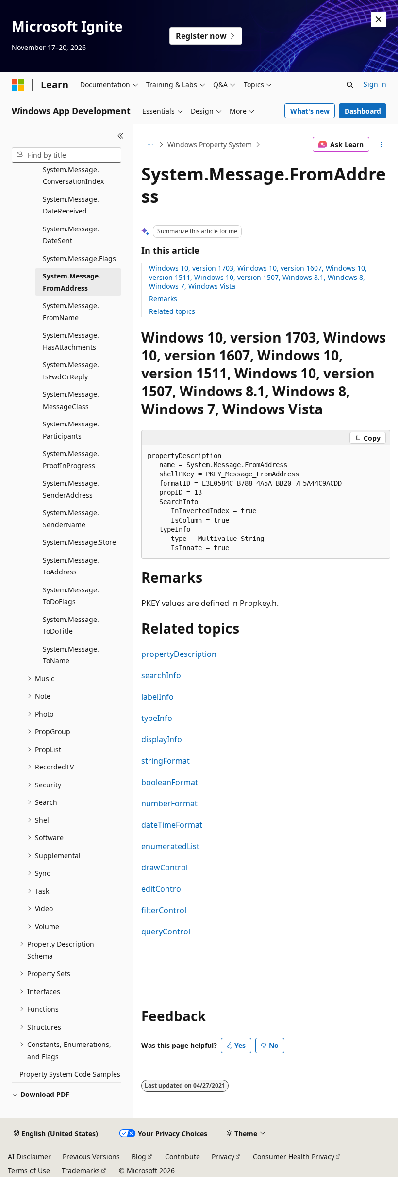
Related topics (172, 311)
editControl (162, 888)
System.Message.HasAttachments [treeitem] (71, 341)
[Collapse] (120, 136)
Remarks (163, 298)
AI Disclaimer (29, 1156)
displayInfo (161, 739)
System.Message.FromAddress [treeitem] (71, 282)
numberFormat (169, 803)
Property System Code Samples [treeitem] (69, 1074)
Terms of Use (29, 1170)
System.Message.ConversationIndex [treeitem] (73, 175)
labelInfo (157, 696)
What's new (310, 110)
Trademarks (81, 1170)
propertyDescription (178, 654)
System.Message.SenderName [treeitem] (71, 518)
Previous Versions (91, 1156)
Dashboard (363, 110)
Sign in (375, 84)
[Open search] (350, 85)
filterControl (163, 910)
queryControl (165, 931)
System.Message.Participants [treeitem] (71, 430)
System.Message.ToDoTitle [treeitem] (71, 625)
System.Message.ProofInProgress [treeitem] (71, 459)
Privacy (223, 1156)
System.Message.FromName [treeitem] (71, 311)
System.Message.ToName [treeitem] (71, 655)
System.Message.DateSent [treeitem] (71, 234)
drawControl (164, 867)
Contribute (182, 1156)
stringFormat (165, 760)
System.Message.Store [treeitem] (79, 542)
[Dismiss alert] (378, 19)
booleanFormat (169, 782)
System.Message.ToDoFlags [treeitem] (71, 595)
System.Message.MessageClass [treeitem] (71, 400)
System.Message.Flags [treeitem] (79, 258)
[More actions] (381, 144)
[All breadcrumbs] (149, 144)
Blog (139, 1156)
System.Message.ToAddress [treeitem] (71, 566)
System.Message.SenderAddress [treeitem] (71, 489)
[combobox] (66, 155)
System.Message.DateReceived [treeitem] (71, 205)
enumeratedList (170, 846)
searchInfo (161, 675)
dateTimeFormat (171, 824)
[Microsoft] (18, 85)
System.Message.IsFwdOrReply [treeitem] (71, 370)
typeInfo (156, 718)
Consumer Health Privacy (293, 1156)
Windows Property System (209, 144)
